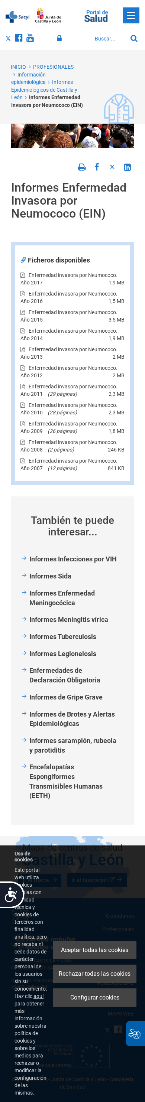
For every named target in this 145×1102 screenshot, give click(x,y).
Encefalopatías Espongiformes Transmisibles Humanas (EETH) (66, 781)
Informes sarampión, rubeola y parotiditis (72, 745)
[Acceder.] (60, 38)
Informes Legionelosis (62, 654)
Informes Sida (50, 576)
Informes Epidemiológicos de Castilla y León (44, 89)
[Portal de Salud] (96, 15)
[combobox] (109, 39)
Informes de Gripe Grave (66, 697)
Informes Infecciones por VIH (73, 559)
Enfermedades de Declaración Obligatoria (64, 675)
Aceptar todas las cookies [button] (94, 949)
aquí (38, 996)
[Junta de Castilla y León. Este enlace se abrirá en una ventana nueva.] (48, 16)
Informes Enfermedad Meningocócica (62, 598)
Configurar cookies (94, 997)
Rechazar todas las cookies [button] (94, 973)
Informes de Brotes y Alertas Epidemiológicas (72, 719)
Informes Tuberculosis (62, 636)
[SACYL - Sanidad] (17, 16)
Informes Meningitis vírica (68, 619)
